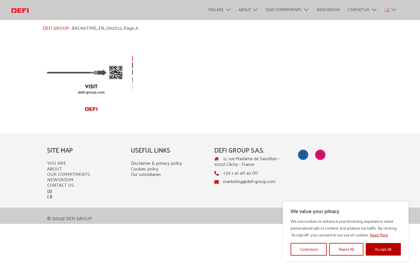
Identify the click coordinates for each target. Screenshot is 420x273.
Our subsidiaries (146, 174)
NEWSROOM (328, 9)
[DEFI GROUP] (20, 10)
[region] (346, 232)
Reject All (346, 249)
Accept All (383, 249)
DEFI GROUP (56, 28)
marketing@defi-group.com (249, 181)
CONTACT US (358, 9)
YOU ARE (216, 9)
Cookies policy (145, 168)
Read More (379, 234)
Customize (309, 249)
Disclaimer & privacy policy (156, 163)
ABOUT (245, 9)
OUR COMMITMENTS (284, 9)
